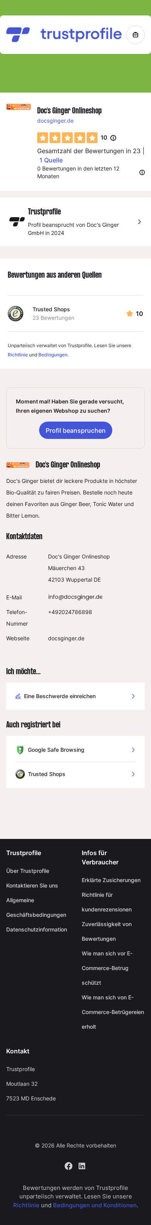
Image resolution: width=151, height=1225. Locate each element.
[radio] (42, 137)
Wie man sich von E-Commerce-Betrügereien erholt (113, 1012)
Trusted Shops (51, 309)
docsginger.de (55, 120)
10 (108, 138)
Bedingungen (52, 355)
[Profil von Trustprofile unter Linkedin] (82, 1165)
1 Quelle (51, 160)
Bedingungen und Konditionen (95, 1205)
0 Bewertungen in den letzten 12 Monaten (78, 172)
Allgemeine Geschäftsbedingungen (36, 907)
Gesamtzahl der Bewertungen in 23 (89, 151)
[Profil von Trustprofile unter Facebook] (68, 1165)
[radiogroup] (67, 137)
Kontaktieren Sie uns (32, 885)
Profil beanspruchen (76, 430)
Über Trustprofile (27, 870)
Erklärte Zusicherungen (111, 880)
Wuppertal (79, 579)
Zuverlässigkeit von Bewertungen (107, 931)
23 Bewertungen (53, 317)
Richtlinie (18, 355)
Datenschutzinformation (36, 929)
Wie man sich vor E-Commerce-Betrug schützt (107, 968)
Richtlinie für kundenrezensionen (107, 902)
